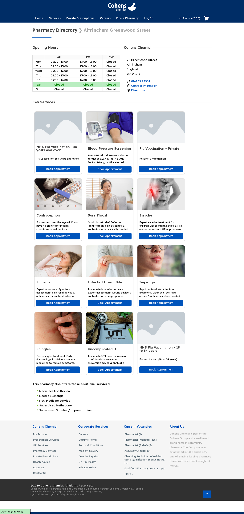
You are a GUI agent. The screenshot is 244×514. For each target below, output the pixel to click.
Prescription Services (46, 439)
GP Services (40, 445)
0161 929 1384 (140, 81)
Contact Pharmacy (144, 86)
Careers (105, 18)
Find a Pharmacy (127, 18)
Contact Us (39, 472)
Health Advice (41, 461)
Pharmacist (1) (133, 434)
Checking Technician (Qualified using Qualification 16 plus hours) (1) (144, 459)
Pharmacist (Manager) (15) (140, 439)
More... (128, 473)
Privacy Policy (87, 467)
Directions (138, 90)
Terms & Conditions (91, 445)
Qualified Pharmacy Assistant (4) (144, 468)
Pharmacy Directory (54, 30)
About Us (38, 467)
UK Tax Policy (87, 461)
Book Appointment (58, 169)
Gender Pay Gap (89, 456)
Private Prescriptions (80, 18)
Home (39, 18)
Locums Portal (88, 439)
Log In (148, 18)
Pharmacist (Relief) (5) (138, 445)
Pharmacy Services (44, 450)
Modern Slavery (88, 450)
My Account (40, 434)
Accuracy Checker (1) (137, 450)
